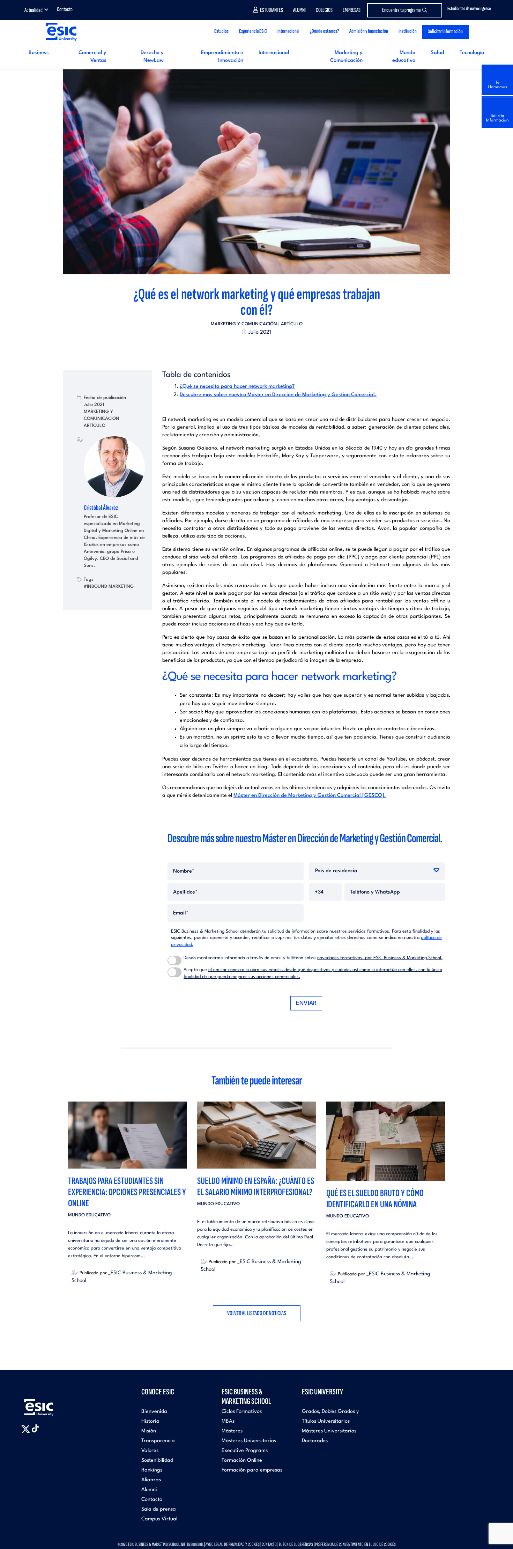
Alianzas (151, 1480)
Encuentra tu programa (401, 10)
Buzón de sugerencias (296, 1544)
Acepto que (313, 973)
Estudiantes (271, 10)
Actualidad (33, 10)
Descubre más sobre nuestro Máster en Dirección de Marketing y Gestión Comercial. (278, 395)
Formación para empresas (252, 1470)
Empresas (351, 10)
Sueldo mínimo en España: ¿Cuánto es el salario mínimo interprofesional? (255, 1186)
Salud (437, 52)
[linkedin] (256, 348)
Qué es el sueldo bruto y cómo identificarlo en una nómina (375, 1198)
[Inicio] (61, 31)
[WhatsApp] (262, 348)
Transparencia (158, 1441)
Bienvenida (154, 1411)
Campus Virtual (159, 1519)
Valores (149, 1450)
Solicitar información (445, 31)
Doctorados (315, 1441)
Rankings (151, 1470)
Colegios (324, 10)
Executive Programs (245, 1450)
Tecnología (472, 52)
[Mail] (269, 348)
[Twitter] (243, 348)
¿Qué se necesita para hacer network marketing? (237, 386)
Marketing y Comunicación (244, 324)
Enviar (306, 1003)
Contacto (65, 9)
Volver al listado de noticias (256, 1313)
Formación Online (242, 1460)
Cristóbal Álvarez (101, 508)
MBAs (228, 1421)
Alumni (299, 10)
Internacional (274, 52)
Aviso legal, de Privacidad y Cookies (233, 1544)
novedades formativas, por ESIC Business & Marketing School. (380, 958)
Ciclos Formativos (242, 1411)
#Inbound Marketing (109, 586)
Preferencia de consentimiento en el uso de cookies (355, 1544)
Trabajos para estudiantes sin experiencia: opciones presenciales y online (127, 1192)
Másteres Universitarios (249, 1441)
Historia (150, 1421)
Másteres (232, 1431)
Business (39, 52)
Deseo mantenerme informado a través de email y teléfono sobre (313, 958)
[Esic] (49, 1403)
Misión (148, 1431)
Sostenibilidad (157, 1460)
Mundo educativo (89, 1215)
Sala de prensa (158, 1509)
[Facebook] (250, 348)
